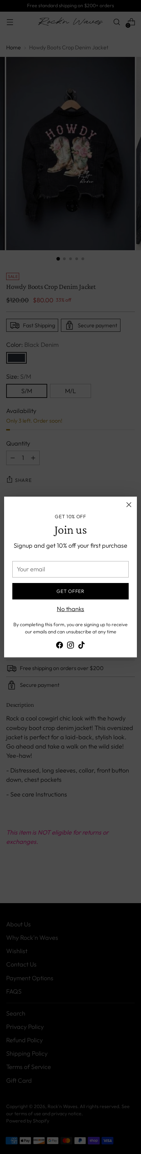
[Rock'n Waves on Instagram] (70, 646)
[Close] (129, 504)
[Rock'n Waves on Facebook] (59, 646)
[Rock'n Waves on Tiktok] (81, 646)
